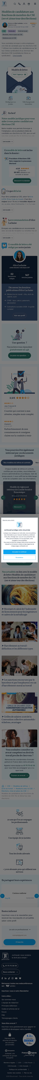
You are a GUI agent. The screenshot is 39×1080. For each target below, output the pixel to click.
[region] (19, 540)
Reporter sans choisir (8, 520)
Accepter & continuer (19, 552)
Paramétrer (19, 557)
